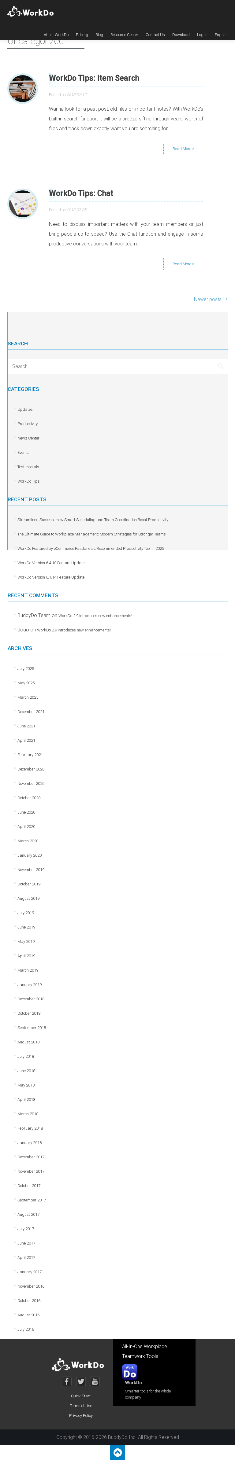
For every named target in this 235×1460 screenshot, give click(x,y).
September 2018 (31, 1027)
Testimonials (28, 467)
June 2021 (26, 726)
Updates (25, 409)
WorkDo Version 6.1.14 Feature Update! (51, 577)
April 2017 (26, 1257)
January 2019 (29, 984)
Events (23, 452)
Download (181, 34)
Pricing (82, 34)
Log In (202, 34)
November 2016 (30, 1286)
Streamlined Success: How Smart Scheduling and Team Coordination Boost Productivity (92, 519)
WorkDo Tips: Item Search (94, 78)
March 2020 (27, 841)
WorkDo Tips (28, 481)
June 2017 (26, 1243)
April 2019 (26, 956)
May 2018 (26, 1085)
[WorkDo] (32, 11)
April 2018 (26, 1099)
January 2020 (29, 855)
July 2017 (25, 1228)
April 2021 (26, 740)
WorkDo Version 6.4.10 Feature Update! (51, 563)
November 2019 (30, 869)
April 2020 (26, 826)
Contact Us (155, 34)
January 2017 (29, 1272)
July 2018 (25, 1056)
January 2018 (29, 1142)
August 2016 (28, 1315)
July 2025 (25, 668)
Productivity (27, 423)
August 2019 (28, 898)
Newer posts (211, 299)
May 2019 (26, 941)
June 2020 (26, 812)
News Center (28, 438)
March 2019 (27, 970)
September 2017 (31, 1200)
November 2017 (30, 1171)
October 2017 (28, 1185)
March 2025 (27, 697)
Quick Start (81, 1396)
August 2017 (28, 1214)
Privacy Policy (81, 1415)
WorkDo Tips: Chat (81, 193)
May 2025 (26, 683)
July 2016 (25, 1329)
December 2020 (30, 769)
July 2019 (25, 912)
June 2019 (26, 927)
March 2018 (27, 1114)
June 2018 (26, 1070)
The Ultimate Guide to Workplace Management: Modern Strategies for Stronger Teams (91, 534)
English (221, 34)
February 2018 (30, 1128)
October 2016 (28, 1300)
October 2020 (28, 798)
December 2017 (30, 1157)
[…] (183, 149)
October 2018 (28, 1013)
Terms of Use (81, 1405)
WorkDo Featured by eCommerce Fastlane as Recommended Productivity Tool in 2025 (90, 548)
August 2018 (28, 1042)
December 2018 (30, 999)
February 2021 (30, 754)
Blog (99, 34)
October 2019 (28, 884)
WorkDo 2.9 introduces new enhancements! (95, 615)
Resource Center (124, 34)
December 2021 (30, 711)
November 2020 (30, 783)
